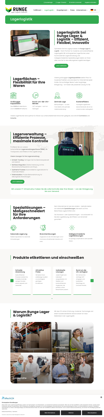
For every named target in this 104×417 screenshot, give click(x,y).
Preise (72, 10)
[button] (92, 280)
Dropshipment (62, 10)
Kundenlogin (49, 2)
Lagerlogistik (49, 10)
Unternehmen (81, 10)
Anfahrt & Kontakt (76, 2)
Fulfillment (37, 10)
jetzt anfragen (61, 66)
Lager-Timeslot (61, 2)
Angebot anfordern (90, 2)
